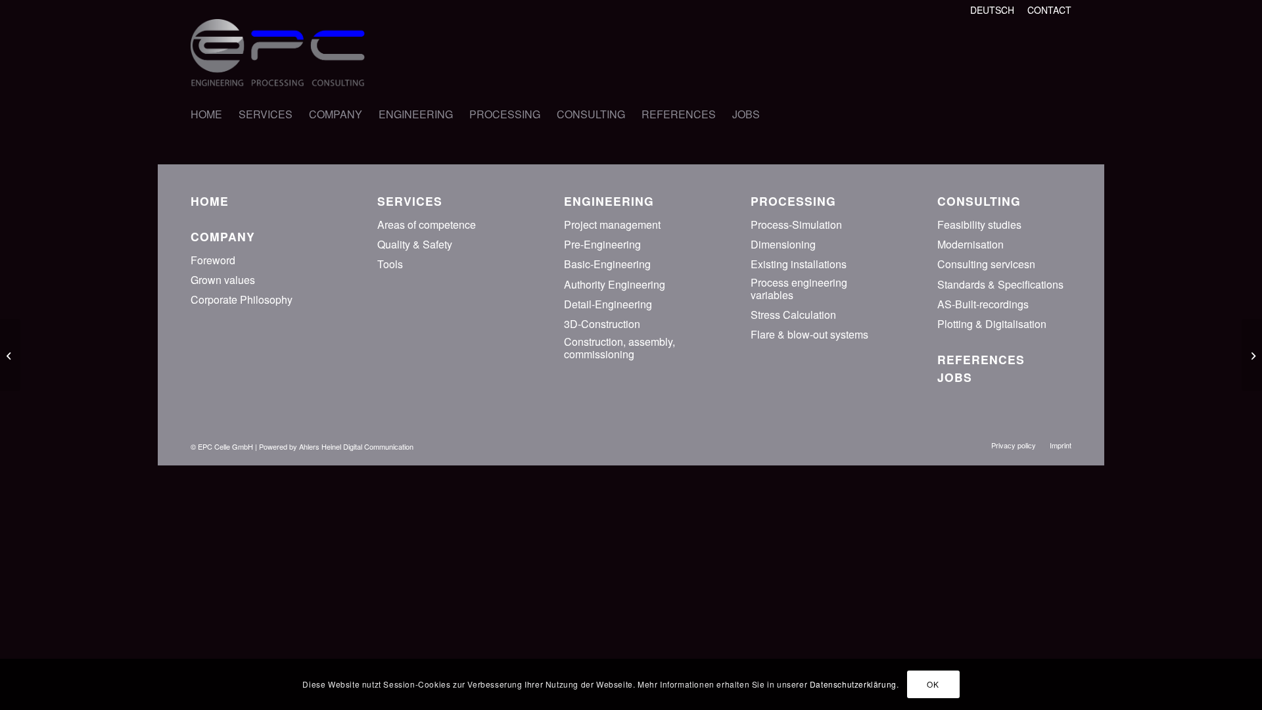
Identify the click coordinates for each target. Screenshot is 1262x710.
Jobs (954, 377)
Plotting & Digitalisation (991, 324)
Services (409, 201)
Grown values (223, 279)
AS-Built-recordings (983, 304)
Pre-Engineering (602, 244)
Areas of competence (426, 224)
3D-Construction (602, 324)
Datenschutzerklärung (853, 684)
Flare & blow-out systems (809, 334)
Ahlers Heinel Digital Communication (356, 446)
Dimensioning (783, 244)
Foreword (213, 260)
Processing (793, 201)
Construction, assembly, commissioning (619, 347)
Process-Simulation (796, 224)
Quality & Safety (414, 244)
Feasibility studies (979, 224)
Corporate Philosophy (241, 299)
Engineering (609, 201)
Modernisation (970, 244)
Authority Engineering (614, 284)
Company (223, 236)
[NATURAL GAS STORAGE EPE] (1252, 355)
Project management (612, 224)
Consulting (979, 201)
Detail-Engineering (608, 304)
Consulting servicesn (986, 264)
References (981, 359)
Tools (390, 264)
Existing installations (799, 264)
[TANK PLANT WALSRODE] (10, 355)
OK (933, 684)
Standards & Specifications (1000, 284)
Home (210, 201)
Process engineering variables (799, 288)
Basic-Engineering (607, 264)
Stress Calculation (793, 314)
